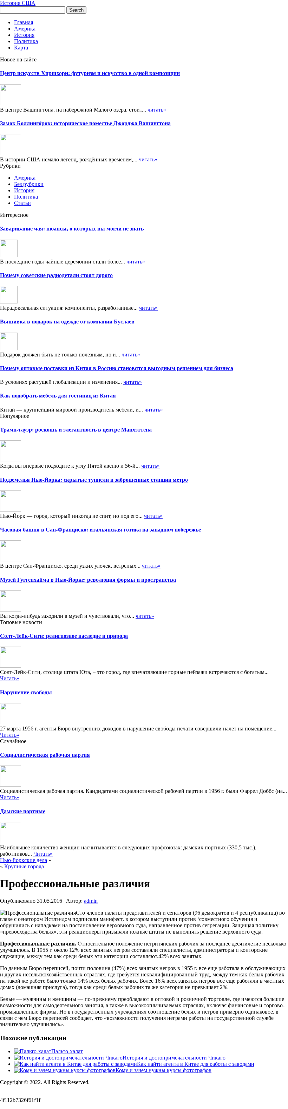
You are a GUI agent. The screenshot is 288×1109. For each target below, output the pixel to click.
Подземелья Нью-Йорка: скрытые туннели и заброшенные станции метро (94, 480)
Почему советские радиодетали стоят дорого (56, 275)
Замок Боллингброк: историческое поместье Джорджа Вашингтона (85, 123)
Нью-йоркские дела (23, 860)
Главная (23, 22)
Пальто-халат (67, 1051)
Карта (21, 48)
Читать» (9, 678)
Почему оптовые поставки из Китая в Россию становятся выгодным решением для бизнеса (116, 368)
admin (91, 901)
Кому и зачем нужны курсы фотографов (163, 1070)
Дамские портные (22, 811)
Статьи (22, 203)
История (24, 35)
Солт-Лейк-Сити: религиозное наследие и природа (64, 636)
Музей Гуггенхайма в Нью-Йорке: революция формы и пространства (88, 580)
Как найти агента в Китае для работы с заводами (195, 1064)
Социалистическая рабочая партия (45, 755)
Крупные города (24, 866)
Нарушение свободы (26, 692)
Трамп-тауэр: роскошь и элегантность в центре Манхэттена (76, 430)
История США (17, 3)
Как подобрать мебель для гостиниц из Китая (58, 396)
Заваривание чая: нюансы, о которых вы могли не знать (72, 229)
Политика (26, 41)
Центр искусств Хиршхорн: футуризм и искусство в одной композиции (90, 73)
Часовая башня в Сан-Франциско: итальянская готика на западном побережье (100, 530)
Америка (24, 29)
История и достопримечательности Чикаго (174, 1058)
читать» (157, 110)
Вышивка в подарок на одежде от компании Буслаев (67, 322)
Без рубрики (29, 184)
